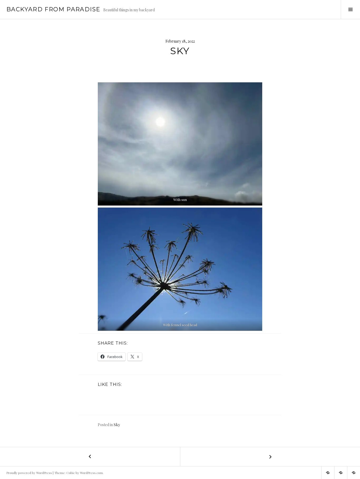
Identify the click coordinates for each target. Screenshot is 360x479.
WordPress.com (91, 473)
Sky (117, 424)
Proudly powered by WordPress (29, 473)
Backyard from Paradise (53, 9)
